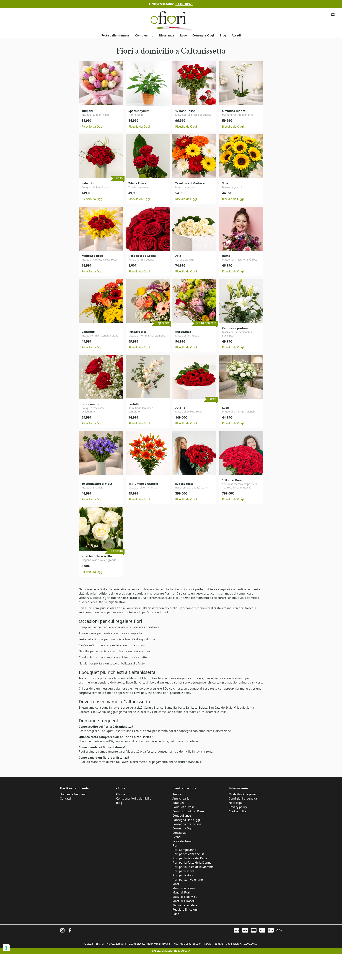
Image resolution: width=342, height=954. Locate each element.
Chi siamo (122, 794)
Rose (183, 35)
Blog (223, 35)
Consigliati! (179, 833)
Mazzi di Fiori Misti (184, 897)
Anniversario (87, 633)
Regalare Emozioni (185, 909)
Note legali (236, 803)
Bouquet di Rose (183, 807)
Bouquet (178, 803)
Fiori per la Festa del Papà (189, 858)
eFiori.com (92, 608)
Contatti (65, 798)
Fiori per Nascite (183, 871)
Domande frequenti (73, 794)
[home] (171, 20)
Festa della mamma (115, 35)
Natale (83, 663)
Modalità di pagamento (244, 794)
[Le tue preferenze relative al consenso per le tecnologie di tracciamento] (6, 947)
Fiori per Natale (182, 875)
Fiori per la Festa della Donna (191, 862)
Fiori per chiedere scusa (188, 854)
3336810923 (184, 4)
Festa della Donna (91, 639)
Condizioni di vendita (243, 798)
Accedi (236, 35)
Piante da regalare (184, 905)
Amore (177, 794)
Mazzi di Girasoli (183, 901)
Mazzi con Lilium (183, 888)
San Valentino (88, 645)
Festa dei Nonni (182, 841)
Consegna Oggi (203, 35)
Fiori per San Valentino (187, 880)
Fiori (175, 845)
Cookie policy (238, 811)
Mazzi (176, 884)
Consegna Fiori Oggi (186, 820)
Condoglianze (88, 657)
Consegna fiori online (186, 824)
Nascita (84, 651)
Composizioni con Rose (188, 811)
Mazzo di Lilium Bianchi (145, 678)
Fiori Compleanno (184, 850)
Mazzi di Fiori (181, 892)
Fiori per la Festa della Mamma (193, 867)
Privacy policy (238, 807)
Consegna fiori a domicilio (133, 798)
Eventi (176, 837)
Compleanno (144, 35)
